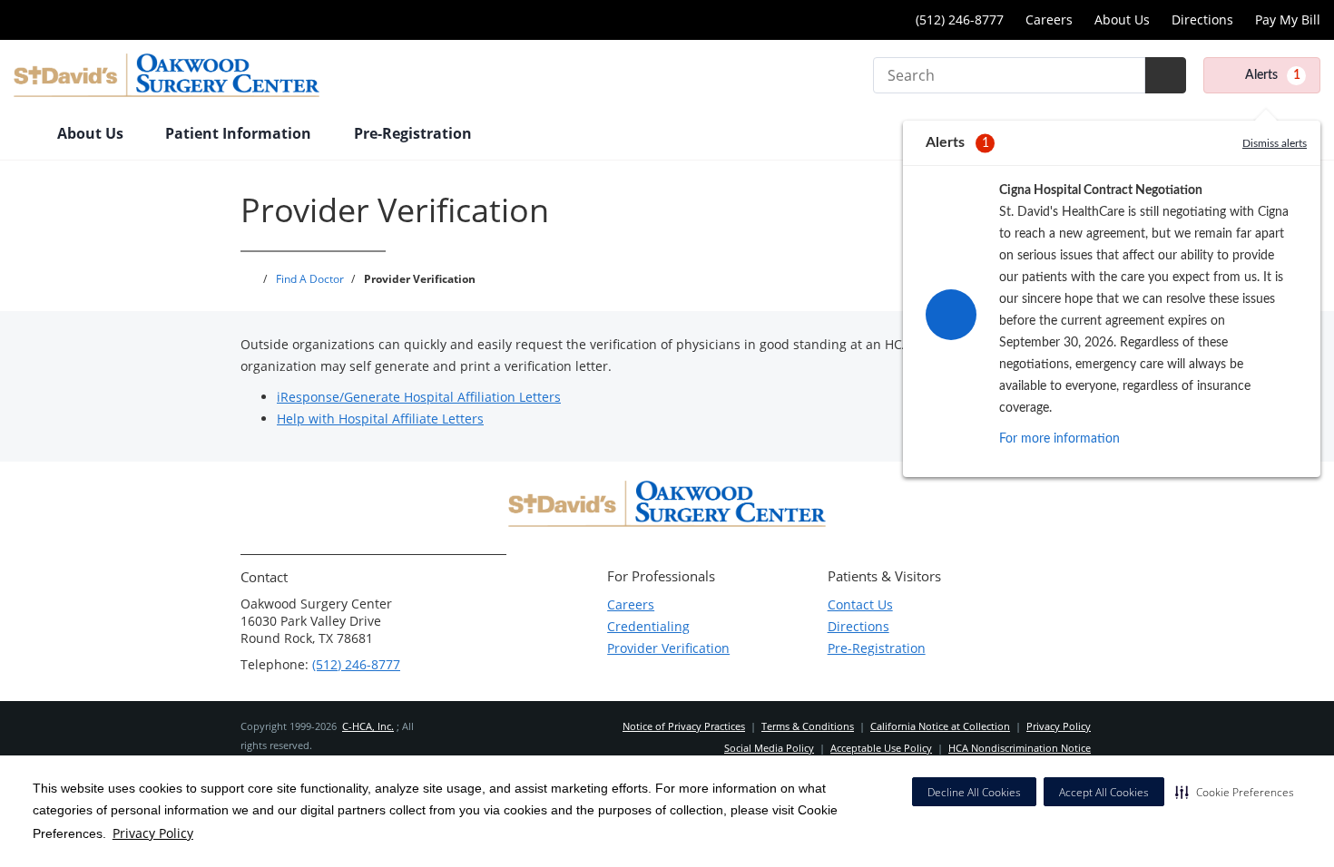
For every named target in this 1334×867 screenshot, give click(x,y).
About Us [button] (92, 133)
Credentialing (648, 626)
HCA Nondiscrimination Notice (1019, 748)
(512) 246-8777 (356, 664)
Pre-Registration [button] (415, 133)
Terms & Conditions (807, 726)
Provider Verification (668, 648)
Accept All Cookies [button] (1104, 792)
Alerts (1272, 75)
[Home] (26, 135)
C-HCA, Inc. (368, 726)
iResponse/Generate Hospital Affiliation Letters (419, 396)
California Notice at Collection (940, 726)
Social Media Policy (769, 748)
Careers (1049, 19)
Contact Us (860, 604)
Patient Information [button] (240, 133)
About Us (1122, 19)
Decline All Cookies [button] (974, 792)
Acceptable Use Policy (881, 748)
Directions (1202, 19)
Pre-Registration (877, 648)
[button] (1235, 791)
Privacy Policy (153, 833)
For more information (1059, 439)
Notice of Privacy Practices (684, 726)
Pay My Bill (1287, 19)
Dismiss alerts (1274, 143)
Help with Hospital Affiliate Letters (380, 418)
